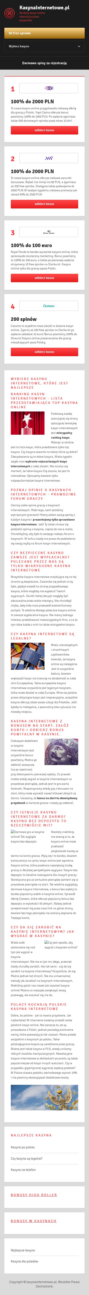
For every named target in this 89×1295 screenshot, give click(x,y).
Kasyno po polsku (23, 1147)
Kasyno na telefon (23, 1170)
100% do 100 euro (31, 245)
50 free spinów (20, 33)
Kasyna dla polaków (24, 1261)
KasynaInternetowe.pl (41, 7)
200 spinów (24, 319)
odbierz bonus (44, 130)
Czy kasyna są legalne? (26, 1159)
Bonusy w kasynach (34, 1221)
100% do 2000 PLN (32, 101)
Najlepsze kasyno (23, 1250)
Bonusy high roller (34, 1195)
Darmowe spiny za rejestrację (44, 63)
